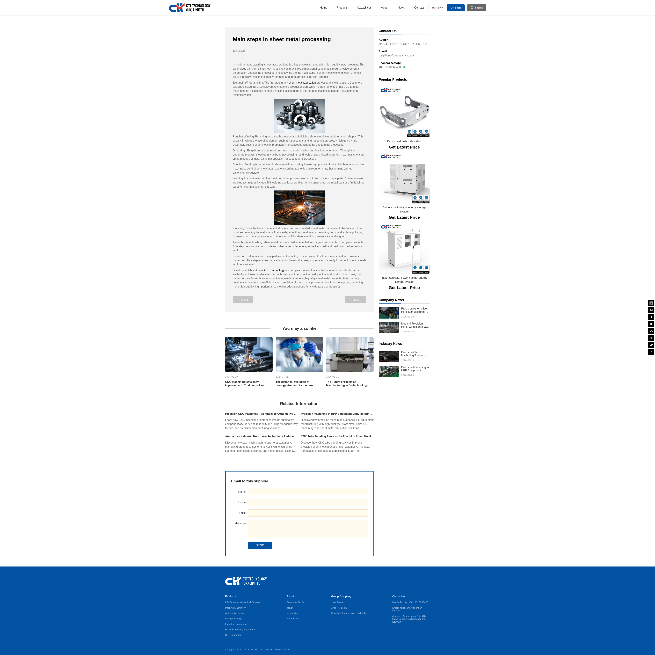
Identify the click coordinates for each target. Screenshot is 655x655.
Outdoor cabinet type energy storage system (404, 209)
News (401, 7)
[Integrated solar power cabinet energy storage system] (404, 248)
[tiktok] (651, 344)
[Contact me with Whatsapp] (404, 67)
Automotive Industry (236, 613)
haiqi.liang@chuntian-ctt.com (396, 55)
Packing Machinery (235, 607)
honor (290, 607)
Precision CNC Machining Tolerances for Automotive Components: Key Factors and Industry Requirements (261, 413)
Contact (419, 7)
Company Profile (295, 602)
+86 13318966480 (390, 67)
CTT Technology (274, 270)
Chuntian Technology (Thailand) (348, 613)
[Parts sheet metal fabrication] (404, 112)
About (384, 7)
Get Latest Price (404, 147)
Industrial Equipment (236, 624)
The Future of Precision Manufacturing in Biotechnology (347, 383)
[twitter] (651, 337)
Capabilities (364, 7)
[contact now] (651, 323)
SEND (260, 545)
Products (342, 7)
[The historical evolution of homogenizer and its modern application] (299, 354)
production (292, 613)
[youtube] (651, 330)
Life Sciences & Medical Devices (242, 602)
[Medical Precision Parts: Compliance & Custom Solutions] (389, 328)
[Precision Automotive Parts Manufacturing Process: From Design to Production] (389, 313)
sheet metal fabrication (302, 82)
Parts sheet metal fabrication (404, 141)
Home (323, 7)
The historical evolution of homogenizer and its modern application (294, 383)
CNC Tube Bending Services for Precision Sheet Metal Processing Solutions (337, 436)
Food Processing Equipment (240, 629)
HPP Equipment (233, 635)
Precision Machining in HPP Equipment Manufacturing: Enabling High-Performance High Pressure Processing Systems (337, 413)
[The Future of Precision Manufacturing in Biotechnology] (350, 354)
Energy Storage (233, 618)
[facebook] (651, 316)
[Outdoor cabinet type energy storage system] (404, 178)
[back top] (651, 351)
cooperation (293, 618)
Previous (243, 299)
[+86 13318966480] (651, 309)
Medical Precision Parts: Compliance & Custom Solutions (413, 325)
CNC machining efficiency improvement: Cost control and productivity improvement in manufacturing (245, 383)
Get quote (455, 7)
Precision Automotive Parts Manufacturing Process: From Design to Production (414, 310)
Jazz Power (337, 602)
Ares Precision (339, 607)
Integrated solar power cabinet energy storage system (404, 279)
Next (356, 299)
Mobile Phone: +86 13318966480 (410, 602)
